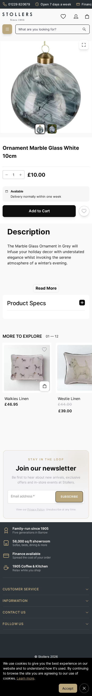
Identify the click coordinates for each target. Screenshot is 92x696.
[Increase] (20, 174)
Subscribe (69, 496)
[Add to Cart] (44, 386)
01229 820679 (19, 4)
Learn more (25, 678)
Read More (46, 288)
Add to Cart (39, 210)
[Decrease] (6, 174)
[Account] (76, 16)
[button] (46, 589)
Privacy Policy (36, 509)
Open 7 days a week (56, 4)
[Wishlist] (63, 16)
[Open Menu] (7, 29)
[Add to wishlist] (84, 211)
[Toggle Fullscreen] (83, 45)
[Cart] (87, 16)
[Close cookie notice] (84, 688)
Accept (67, 688)
